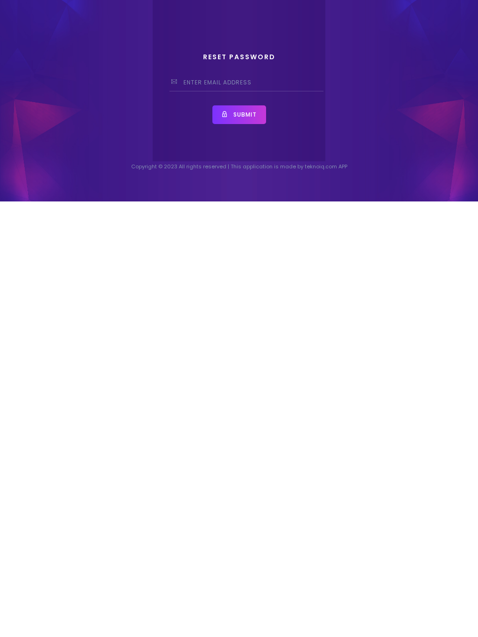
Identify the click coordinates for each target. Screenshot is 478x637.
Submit (244, 114)
